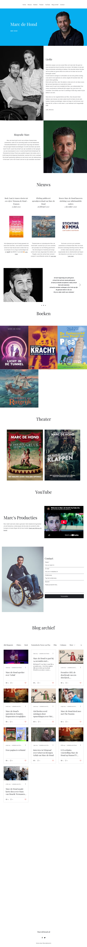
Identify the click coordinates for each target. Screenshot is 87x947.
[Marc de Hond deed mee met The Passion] (71, 696)
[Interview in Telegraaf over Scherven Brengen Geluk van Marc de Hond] (43, 734)
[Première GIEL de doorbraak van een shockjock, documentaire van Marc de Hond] (71, 657)
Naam (47, 562)
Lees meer (71, 256)
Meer (71, 645)
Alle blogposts (8, 645)
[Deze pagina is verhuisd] (16, 734)
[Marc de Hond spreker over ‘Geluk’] (16, 657)
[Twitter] (45, 938)
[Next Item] (77, 455)
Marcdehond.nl (43, 932)
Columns (63, 645)
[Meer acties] (26, 668)
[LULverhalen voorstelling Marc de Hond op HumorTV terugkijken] (71, 734)
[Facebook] (42, 938)
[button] (81, 645)
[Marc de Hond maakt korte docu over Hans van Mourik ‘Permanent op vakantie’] (16, 773)
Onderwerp (48, 575)
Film (55, 645)
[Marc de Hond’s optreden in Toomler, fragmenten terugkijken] (16, 696)
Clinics (18, 645)
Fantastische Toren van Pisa (40, 645)
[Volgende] (80, 285)
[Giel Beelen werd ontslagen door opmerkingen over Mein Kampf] (43, 696)
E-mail (47, 568)
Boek (26, 645)
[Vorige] (7, 285)
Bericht (47, 581)
